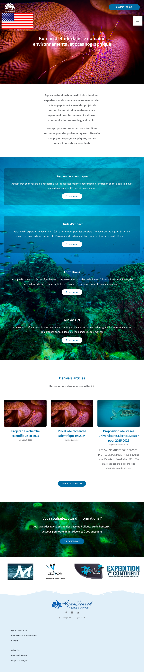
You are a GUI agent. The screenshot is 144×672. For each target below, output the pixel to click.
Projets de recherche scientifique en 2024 (72, 433)
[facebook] (66, 612)
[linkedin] (78, 612)
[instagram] (72, 612)
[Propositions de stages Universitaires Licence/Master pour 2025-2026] (118, 413)
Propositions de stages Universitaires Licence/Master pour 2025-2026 (118, 436)
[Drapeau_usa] (17, 14)
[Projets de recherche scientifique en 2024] (72, 413)
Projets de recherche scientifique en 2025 (25, 433)
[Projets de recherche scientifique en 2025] (25, 413)
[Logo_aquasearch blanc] (9, 3)
